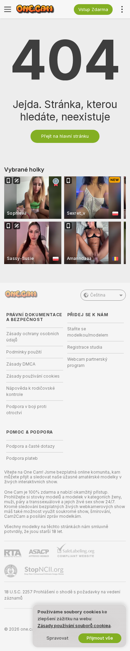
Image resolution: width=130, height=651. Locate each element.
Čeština (97, 295)
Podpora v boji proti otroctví (26, 409)
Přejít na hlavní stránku (65, 136)
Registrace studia (84, 347)
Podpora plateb (22, 458)
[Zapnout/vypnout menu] (7, 9)
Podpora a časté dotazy (30, 446)
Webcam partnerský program (87, 362)
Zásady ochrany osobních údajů (32, 336)
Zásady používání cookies (33, 376)
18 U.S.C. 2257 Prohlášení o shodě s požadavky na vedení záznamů (62, 595)
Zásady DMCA (20, 364)
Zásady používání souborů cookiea (74, 625)
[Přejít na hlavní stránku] (40, 9)
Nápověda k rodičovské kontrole (30, 391)
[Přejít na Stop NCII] (44, 571)
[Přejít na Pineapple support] (11, 570)
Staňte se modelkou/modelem (87, 332)
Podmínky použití (24, 352)
